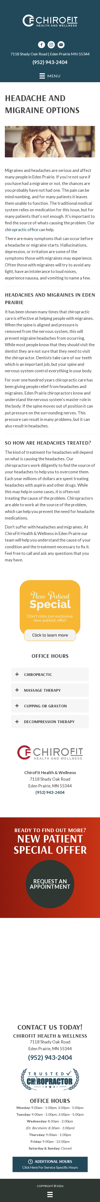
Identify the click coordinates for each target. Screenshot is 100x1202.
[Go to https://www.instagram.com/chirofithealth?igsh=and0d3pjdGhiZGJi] (51, 45)
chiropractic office (21, 229)
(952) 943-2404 (50, 62)
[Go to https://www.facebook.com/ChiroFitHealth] (41, 45)
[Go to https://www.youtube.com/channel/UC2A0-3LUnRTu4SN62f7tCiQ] (61, 45)
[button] (50, 674)
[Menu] (50, 1194)
